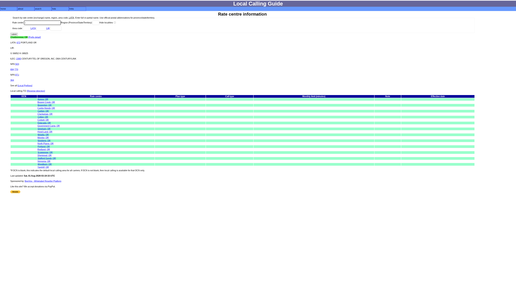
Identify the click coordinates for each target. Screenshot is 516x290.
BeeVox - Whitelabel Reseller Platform (43, 181)
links (71, 9)
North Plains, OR (45, 143)
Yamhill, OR (43, 167)
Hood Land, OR (44, 132)
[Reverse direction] (36, 91)
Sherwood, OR (44, 155)
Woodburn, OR (44, 164)
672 (18, 42)
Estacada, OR (44, 123)
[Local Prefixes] (25, 85)
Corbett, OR (43, 120)
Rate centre (18, 22)
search (38, 9)
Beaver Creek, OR (46, 102)
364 (12, 80)
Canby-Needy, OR (46, 108)
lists (54, 9)
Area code (17, 28)
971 (17, 75)
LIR (48, 28)
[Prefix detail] (34, 37)
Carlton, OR (43, 111)
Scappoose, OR (45, 152)
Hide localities (106, 22)
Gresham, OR (44, 129)
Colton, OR (42, 117)
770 (16, 69)
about (20, 9)
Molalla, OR (43, 135)
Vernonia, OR (43, 161)
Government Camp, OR (48, 126)
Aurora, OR (42, 99)
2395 (18, 59)
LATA (33, 28)
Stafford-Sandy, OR (46, 158)
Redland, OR (43, 149)
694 (12, 69)
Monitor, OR (43, 138)
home (3, 9)
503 (17, 64)
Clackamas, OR (45, 114)
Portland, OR (43, 146)
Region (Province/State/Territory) (76, 22)
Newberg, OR (44, 140)
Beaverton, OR (44, 105)
